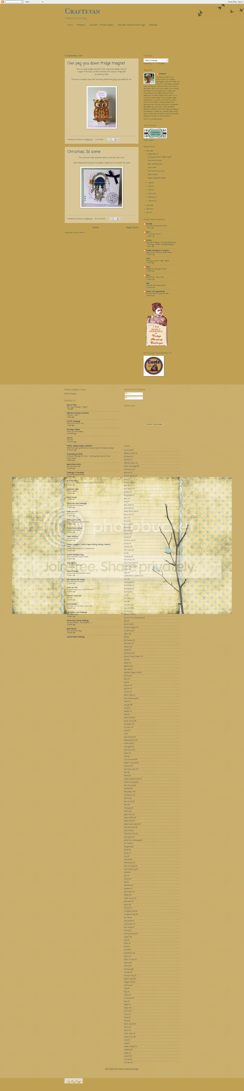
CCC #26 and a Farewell (75, 505)
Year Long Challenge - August (77, 407)
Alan (147, 283)
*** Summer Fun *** (153, 234)
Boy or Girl (128, 514)
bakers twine (128, 482)
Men (125, 772)
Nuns (126, 805)
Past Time (127, 830)
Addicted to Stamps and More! (78, 413)
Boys (125, 518)
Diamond (127, 592)
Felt (125, 637)
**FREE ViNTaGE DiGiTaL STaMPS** (79, 446)
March (151, 193)
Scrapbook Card (129, 911)
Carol (148, 267)
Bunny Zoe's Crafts (74, 520)
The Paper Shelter (73, 429)
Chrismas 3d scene (83, 152)
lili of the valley (72, 481)
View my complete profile (153, 119)
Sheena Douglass (70, 394)
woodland (127, 1050)
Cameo (126, 537)
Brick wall (127, 524)
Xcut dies (127, 1062)
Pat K (148, 232)
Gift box (127, 676)
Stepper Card (128, 982)
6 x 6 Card (127, 450)
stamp (126, 966)
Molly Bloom (128, 792)
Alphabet (127, 460)
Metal (126, 776)
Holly (125, 714)
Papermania (128, 821)
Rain (125, 876)
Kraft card (128, 743)
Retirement (128, 892)
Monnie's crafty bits (74, 596)
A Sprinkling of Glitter (75, 454)
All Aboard (127, 456)
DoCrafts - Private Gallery (101, 25)
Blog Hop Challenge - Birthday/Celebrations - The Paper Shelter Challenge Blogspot (161, 243)
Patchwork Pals (130, 834)
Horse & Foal (128, 717)
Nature (126, 798)
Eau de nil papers (130, 627)
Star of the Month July (75, 423)
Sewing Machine (130, 934)
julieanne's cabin (73, 489)
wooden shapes (129, 1046)
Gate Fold (127, 669)
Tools (125, 1001)
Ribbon (126, 895)
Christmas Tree (129, 566)
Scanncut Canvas (73, 538)
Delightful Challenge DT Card (156, 269)
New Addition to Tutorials (76, 581)
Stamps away (129, 975)
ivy (125, 734)
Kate (148, 259)
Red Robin (127, 885)
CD (125, 553)
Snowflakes (128, 953)
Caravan (127, 547)
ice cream (127, 727)
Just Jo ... (70, 438)
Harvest (127, 692)
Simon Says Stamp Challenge (78, 620)
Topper (126, 1004)
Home (70, 25)
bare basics (128, 489)
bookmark (127, 508)
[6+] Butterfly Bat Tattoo (76, 475)
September (152, 154)
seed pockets (128, 924)
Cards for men (72, 587)
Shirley (148, 240)
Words (126, 1053)
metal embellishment (132, 779)
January (151, 201)
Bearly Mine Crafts (74, 464)
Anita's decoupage (130, 466)
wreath (126, 1056)
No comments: (100, 219)
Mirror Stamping (130, 782)
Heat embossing (130, 698)
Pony (125, 856)
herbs (126, 701)
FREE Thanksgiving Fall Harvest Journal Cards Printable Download (90, 448)
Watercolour (128, 1037)
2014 (148, 151)
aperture (127, 472)
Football (126, 650)
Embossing (128, 631)
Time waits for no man (156, 171)
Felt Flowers (128, 640)
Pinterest (81, 25)
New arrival (128, 801)
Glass (126, 679)
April (150, 190)
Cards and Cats (72, 512)
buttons (126, 534)
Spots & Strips (129, 959)
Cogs (125, 572)
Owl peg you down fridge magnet (96, 63)
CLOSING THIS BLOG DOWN (156, 285)
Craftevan (162, 74)
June (150, 182)
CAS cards (127, 550)
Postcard (127, 859)
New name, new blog (74, 631)
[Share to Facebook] (115, 139)
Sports (126, 956)
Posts (129, 394)
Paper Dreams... (72, 536)
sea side (127, 917)
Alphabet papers (130, 463)
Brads (126, 521)
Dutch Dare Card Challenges (77, 612)
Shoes (126, 943)
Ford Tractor (128, 653)
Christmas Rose (130, 563)
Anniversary (128, 469)
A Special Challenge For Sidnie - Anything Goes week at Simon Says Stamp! (89, 457)
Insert (126, 730)
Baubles (127, 492)
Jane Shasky (128, 737)
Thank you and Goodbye (75, 431)
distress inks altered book (133, 618)
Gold (125, 682)
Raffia (126, 872)
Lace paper (128, 746)
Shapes (126, 937)
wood (125, 1043)
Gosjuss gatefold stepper (157, 178)
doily (125, 621)
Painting (127, 811)
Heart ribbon (128, 695)
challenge (127, 556)
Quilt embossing (130, 869)
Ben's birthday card (155, 164)
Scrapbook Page (129, 914)
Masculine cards (130, 769)
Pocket (126, 850)
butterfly (127, 531)
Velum (126, 1030)
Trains (126, 1014)
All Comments (132, 398)
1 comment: (99, 139)
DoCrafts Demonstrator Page (131, 25)
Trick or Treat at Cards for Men (157, 293)
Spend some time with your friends (159, 252)
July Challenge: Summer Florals (78, 522)
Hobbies (126, 711)
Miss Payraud (129, 785)
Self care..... (70, 440)
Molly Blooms (72, 563)
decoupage (127, 589)
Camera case (129, 540)
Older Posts (132, 227)
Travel (126, 1017)
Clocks (126, 569)
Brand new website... (74, 530)
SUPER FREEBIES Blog (75, 555)
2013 (148, 205)
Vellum (126, 1027)
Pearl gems (128, 837)
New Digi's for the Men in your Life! (79, 606)
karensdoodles (72, 604)
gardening (127, 666)
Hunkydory (128, 724)
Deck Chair (128, 585)
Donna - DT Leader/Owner (155, 291)
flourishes (127, 643)
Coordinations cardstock (132, 576)
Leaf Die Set (128, 750)
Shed (125, 940)
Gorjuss (127, 685)
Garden (126, 663)
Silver (126, 946)
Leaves (126, 753)
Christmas (128, 560)
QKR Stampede (129, 866)
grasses (127, 688)
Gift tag (69, 598)
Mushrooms (128, 795)
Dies (125, 602)
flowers (126, 647)
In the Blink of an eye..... (75, 565)
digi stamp (128, 608)
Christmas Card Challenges (77, 503)
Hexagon (127, 705)
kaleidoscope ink (129, 740)
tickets (126, 995)
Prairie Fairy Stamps (74, 528)
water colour (128, 1033)
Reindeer (127, 888)
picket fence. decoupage (132, 840)
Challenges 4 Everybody (75, 472)
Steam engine (129, 979)
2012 (148, 209)
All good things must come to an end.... (80, 589)
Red (125, 882)
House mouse (129, 721)
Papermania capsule (131, 824)
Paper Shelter (129, 817)
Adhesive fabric (129, 453)
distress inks (128, 614)
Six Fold (126, 950)
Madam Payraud (130, 763)
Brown (126, 527)
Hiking (126, 708)
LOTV (125, 756)
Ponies (126, 853)
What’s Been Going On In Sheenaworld (80, 548)
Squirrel (127, 963)
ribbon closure (129, 898)
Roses (126, 905)
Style (126, 988)
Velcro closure (129, 1024)
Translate (161, 63)
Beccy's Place (72, 405)
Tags (125, 992)
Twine (126, 1021)
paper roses (128, 814)
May (150, 186)
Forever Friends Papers (132, 656)
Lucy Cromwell (129, 759)
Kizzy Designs (72, 497)
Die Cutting (128, 598)
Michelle (149, 224)
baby (125, 479)
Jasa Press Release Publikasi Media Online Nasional (85, 483)
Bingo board (128, 495)
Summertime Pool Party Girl (156, 226)
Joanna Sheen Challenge (75, 637)
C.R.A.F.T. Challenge (73, 421)
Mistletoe (127, 788)
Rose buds (127, 901)
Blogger (136, 1069)
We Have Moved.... (73, 614)
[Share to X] (113, 139)
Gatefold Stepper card (131, 672)
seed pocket (128, 921)
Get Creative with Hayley (76, 579)
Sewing (126, 930)
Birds (126, 498)
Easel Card (128, 624)
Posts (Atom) (80, 232)
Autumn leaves (129, 476)
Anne (148, 275)
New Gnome (71, 514)
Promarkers (128, 863)
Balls (125, 485)
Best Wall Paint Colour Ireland (77, 557)
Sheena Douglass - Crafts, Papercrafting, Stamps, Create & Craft (88, 545)
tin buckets (128, 998)
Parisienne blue (129, 827)
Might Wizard (72, 491)
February (151, 197)
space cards (152, 167)
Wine (126, 1040)
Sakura (126, 908)
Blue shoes (128, 505)
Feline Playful (71, 629)
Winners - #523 (72, 415)
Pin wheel (127, 843)
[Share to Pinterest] (118, 139)
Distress (127, 611)
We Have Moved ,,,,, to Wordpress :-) (79, 622)
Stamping (127, 969)
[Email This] (108, 139)
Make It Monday (72, 571)
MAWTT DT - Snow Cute (155, 277)
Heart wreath (153, 174)
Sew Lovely (128, 927)
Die (125, 595)
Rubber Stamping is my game (157, 250)
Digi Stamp (128, 605)
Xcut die (127, 1059)
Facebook (153, 25)
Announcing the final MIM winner (78, 573)
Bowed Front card (130, 511)
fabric (126, 634)
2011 (148, 213)
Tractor (126, 1011)
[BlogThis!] (111, 139)
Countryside (128, 582)
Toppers (126, 1008)
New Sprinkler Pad (73, 466)
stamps (127, 972)
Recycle (126, 879)
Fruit (125, 660)
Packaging (127, 808)
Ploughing (127, 846)
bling (125, 502)
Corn (125, 579)
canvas (126, 543)
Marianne (127, 766)
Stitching (127, 985)
